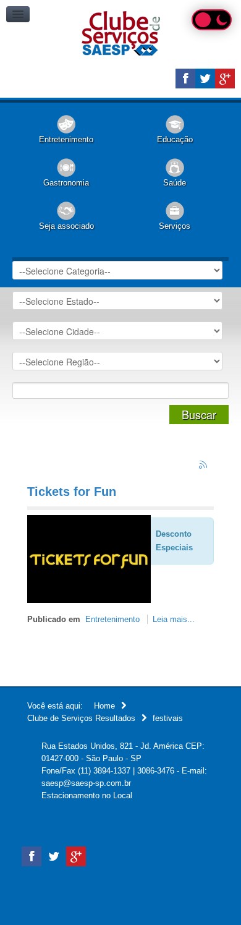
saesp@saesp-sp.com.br (86, 783)
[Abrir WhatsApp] (210, 894)
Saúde (174, 182)
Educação (175, 139)
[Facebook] (185, 78)
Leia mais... (174, 619)
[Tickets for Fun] (89, 558)
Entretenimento (66, 139)
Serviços (174, 226)
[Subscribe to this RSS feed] (204, 466)
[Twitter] (205, 78)
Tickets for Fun (71, 491)
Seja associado (66, 226)
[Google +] (225, 78)
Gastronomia (66, 182)
